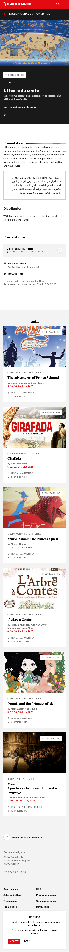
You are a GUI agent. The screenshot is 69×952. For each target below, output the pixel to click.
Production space (46, 895)
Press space (10, 901)
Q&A (38, 889)
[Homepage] (17, 4)
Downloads (42, 906)
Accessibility (10, 889)
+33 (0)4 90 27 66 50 (14, 872)
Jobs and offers (12, 895)
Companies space (46, 901)
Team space (10, 906)
